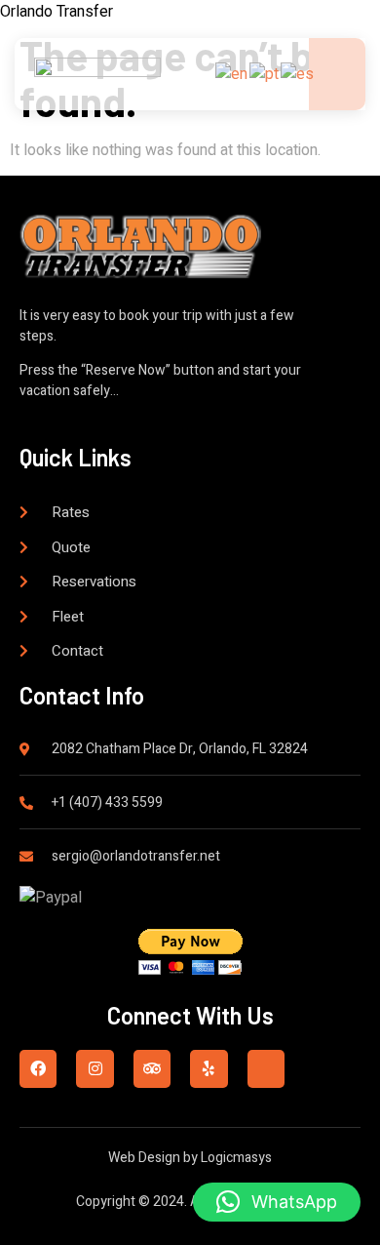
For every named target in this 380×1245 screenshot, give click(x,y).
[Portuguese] (265, 73)
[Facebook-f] (38, 1068)
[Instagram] (94, 1068)
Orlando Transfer (56, 11)
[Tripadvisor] (152, 1068)
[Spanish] (298, 73)
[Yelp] (208, 1068)
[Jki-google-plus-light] (266, 1068)
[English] (232, 73)
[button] (277, 1202)
